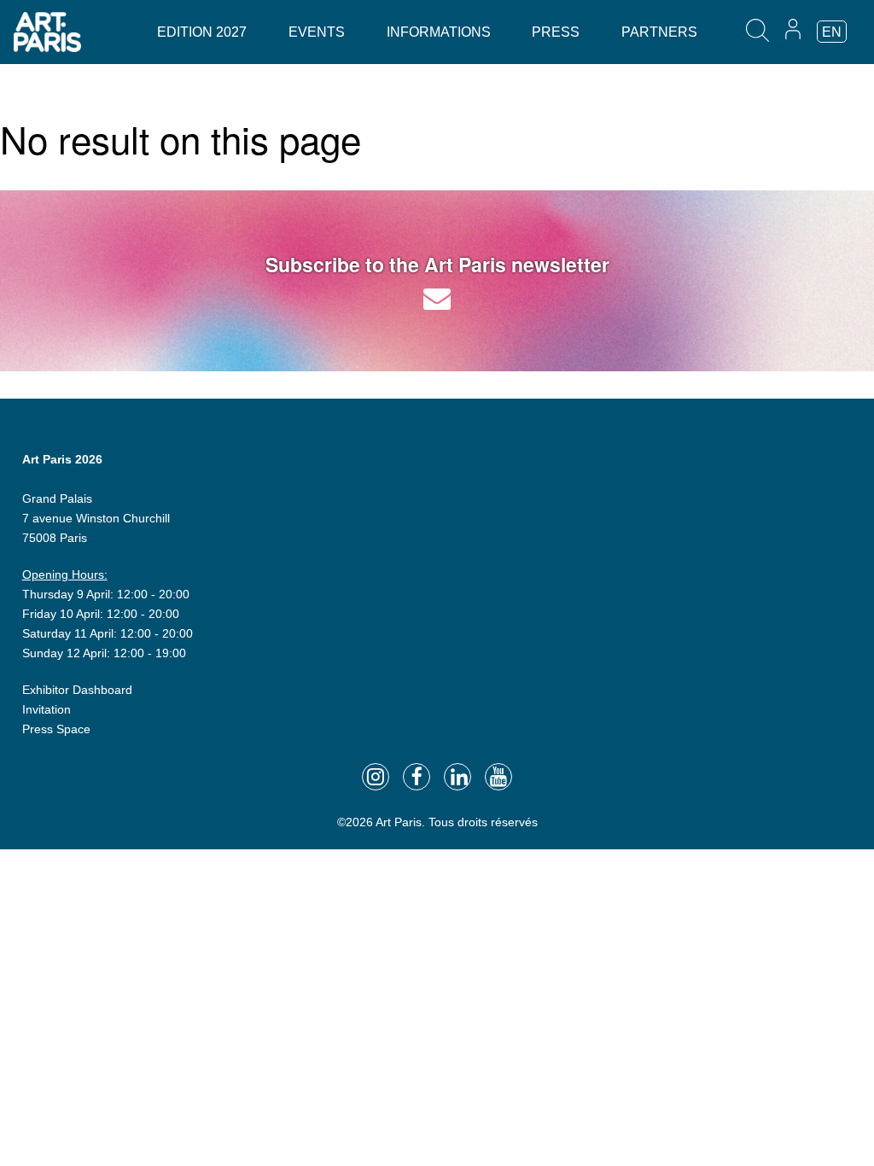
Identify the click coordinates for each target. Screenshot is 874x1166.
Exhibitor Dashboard (77, 690)
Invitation (46, 709)
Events (316, 32)
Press (556, 32)
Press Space (56, 729)
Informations (439, 32)
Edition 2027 (202, 32)
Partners (659, 32)
